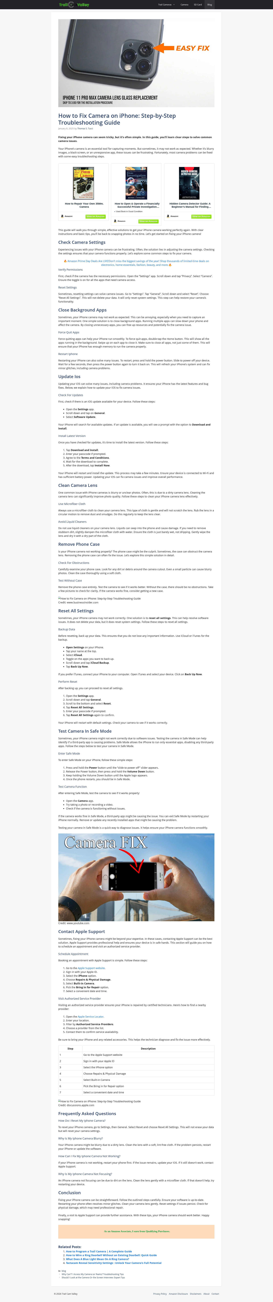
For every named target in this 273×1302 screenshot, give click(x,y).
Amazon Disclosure (178, 1293)
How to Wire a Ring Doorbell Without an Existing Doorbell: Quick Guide (111, 1255)
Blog (209, 4)
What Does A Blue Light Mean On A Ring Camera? (97, 1259)
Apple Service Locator (91, 1016)
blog (64, 1270)
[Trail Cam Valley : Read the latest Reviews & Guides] (74, 4)
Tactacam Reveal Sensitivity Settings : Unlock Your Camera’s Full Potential (114, 1263)
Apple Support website (91, 968)
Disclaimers (195, 1293)
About (206, 1293)
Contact (215, 1293)
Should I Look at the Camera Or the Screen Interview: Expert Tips (93, 1277)
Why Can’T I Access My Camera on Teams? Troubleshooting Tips (93, 1274)
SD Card (198, 4)
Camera (184, 4)
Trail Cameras (164, 4)
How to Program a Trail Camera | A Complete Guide (99, 1251)
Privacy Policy (160, 1293)
